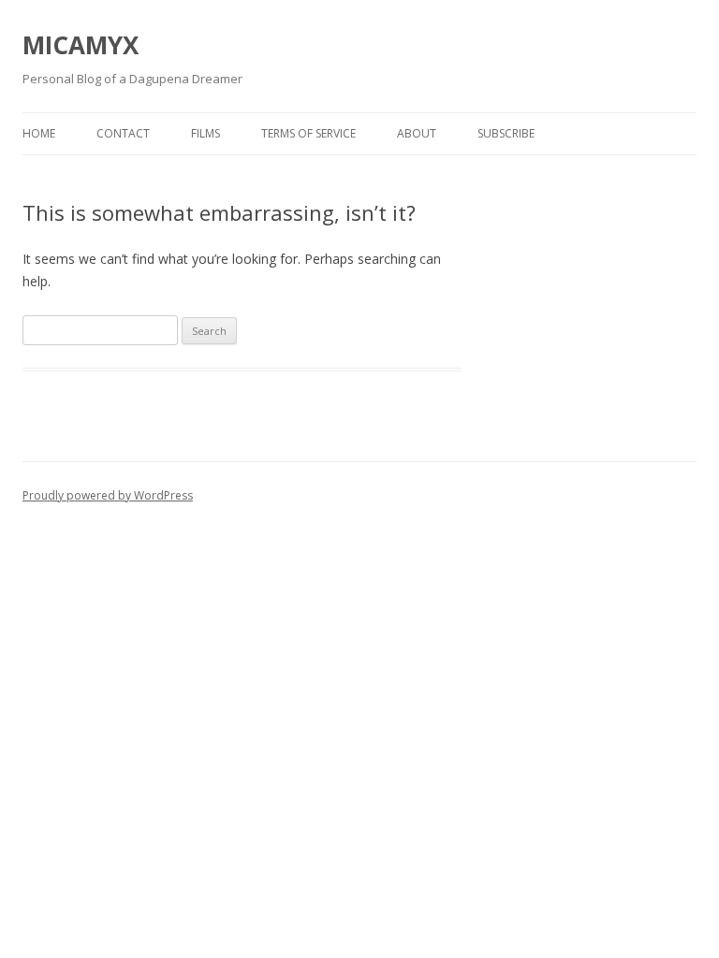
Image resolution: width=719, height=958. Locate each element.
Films (205, 133)
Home (38, 133)
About (416, 133)
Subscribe (506, 133)
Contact (123, 133)
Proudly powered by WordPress (107, 495)
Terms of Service (308, 133)
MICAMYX (80, 45)
